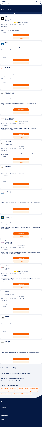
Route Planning (28, 391)
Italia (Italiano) (6, 423)
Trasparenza (3, 405)
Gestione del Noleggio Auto (26, 393)
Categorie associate (18, 13)
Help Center (2, 419)
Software (2, 412)
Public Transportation (19, 391)
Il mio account (3, 417)
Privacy (2, 403)
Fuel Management (16, 393)
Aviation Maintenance (34, 388)
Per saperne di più (21, 35)
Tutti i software (4, 13)
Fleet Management (4, 388)
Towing (9, 393)
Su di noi (2, 411)
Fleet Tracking (35, 391)
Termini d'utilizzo (3, 407)
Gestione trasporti (13, 388)
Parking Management (10, 391)
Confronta (21, 38)
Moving (2, 391)
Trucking (26, 388)
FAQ (11, 13)
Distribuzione (20, 388)
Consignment (3, 393)
